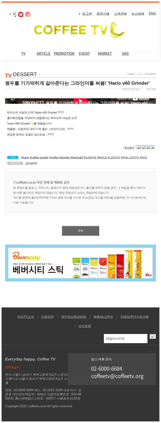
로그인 (87, 13)
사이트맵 (84, 326)
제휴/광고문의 (103, 316)
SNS (125, 53)
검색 (153, 55)
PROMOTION (64, 53)
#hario (25, 157)
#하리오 (102, 157)
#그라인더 (114, 157)
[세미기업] (80, 280)
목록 (80, 230)
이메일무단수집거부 (134, 316)
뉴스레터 (138, 13)
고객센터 (120, 13)
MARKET (105, 53)
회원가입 (103, 13)
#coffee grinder (39, 157)
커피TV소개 (25, 316)
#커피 (143, 157)
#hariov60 (77, 157)
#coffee (54, 157)
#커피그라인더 (130, 157)
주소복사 (129, 148)
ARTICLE (43, 53)
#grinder (64, 157)
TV (23, 53)
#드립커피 (90, 157)
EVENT (84, 53)
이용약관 (47, 316)
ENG (152, 13)
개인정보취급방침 (73, 316)
